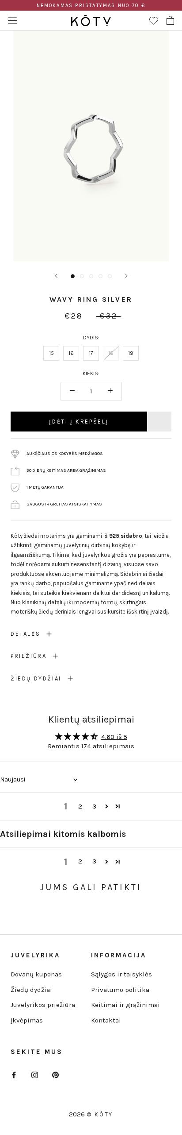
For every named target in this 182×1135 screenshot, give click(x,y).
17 (91, 353)
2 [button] (80, 806)
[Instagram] (34, 1074)
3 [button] (94, 806)
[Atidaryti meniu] (12, 20)
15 (51, 353)
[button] (106, 806)
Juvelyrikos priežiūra (43, 1005)
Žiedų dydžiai (31, 990)
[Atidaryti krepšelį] (170, 20)
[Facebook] (14, 1074)
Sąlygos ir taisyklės (121, 974)
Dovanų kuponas (36, 974)
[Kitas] (126, 276)
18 (111, 353)
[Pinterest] (55, 1074)
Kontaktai (106, 1020)
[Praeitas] (56, 276)
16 (71, 353)
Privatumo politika (120, 990)
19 (130, 353)
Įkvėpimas (27, 1020)
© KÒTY (100, 1114)
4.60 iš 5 (114, 737)
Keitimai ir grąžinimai (125, 1005)
